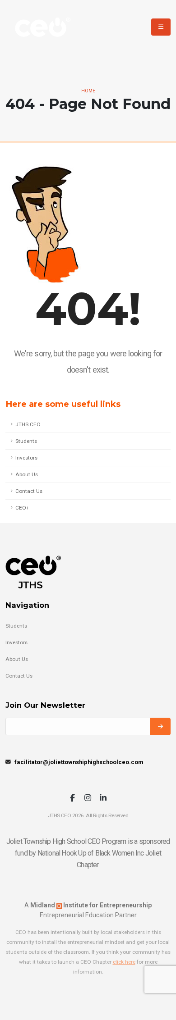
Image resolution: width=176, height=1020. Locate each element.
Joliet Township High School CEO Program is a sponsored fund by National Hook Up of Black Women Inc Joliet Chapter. (88, 853)
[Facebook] (72, 798)
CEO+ (22, 508)
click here (124, 962)
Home (88, 91)
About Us (26, 474)
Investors (26, 458)
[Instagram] (87, 798)
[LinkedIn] (103, 798)
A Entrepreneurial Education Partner (88, 910)
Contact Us (28, 491)
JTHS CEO (28, 424)
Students (26, 441)
